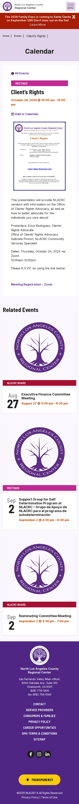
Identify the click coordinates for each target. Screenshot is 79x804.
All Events (21, 73)
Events (17, 36)
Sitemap (39, 739)
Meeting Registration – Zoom (31, 284)
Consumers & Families (39, 716)
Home (6, 36)
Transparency (42, 780)
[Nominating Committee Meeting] (39, 568)
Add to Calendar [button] (27, 114)
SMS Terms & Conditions (39, 733)
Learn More (38, 24)
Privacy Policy (39, 722)
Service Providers (39, 710)
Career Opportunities (39, 727)
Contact (39, 704)
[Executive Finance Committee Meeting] (39, 347)
